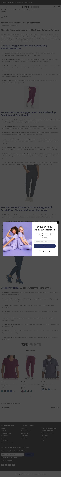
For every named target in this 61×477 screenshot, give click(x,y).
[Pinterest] (49, 251)
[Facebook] (40, 251)
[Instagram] (46, 251)
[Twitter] (43, 251)
